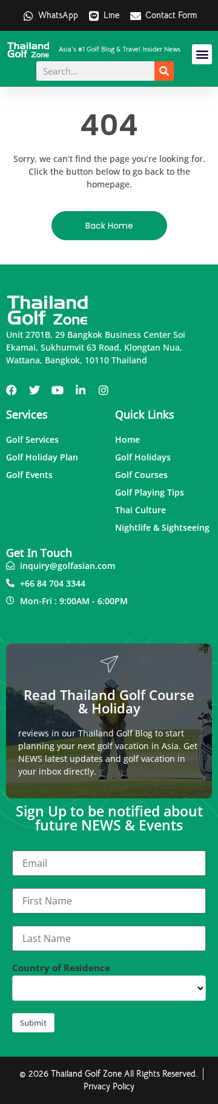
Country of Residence (61, 967)
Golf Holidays (143, 457)
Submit (33, 1022)
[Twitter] (34, 390)
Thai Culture (140, 510)
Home (127, 439)
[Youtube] (57, 390)
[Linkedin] (80, 390)
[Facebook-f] (11, 390)
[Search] (164, 71)
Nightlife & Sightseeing (162, 527)
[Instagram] (103, 390)
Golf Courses (141, 474)
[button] (202, 54)
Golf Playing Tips (149, 492)
